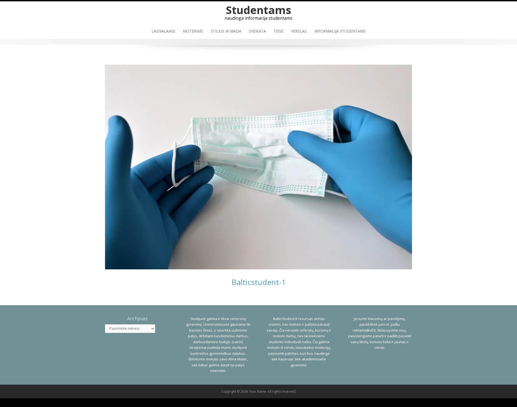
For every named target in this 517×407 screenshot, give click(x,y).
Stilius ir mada (226, 31)
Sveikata (257, 31)
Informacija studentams (340, 31)
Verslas (299, 31)
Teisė (279, 31)
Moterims (193, 31)
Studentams (258, 9)
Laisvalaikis (163, 31)
